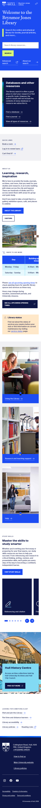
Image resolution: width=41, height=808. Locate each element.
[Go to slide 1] (6, 621)
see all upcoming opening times (21, 283)
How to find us (20, 756)
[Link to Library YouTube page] (17, 780)
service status (17, 331)
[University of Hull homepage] (16, 4)
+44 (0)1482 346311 (21, 749)
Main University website (24, 762)
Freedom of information (19, 791)
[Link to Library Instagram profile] (4, 780)
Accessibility (6, 791)
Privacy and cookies (8, 795)
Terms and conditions (24, 795)
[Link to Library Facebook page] (11, 780)
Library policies (20, 768)
